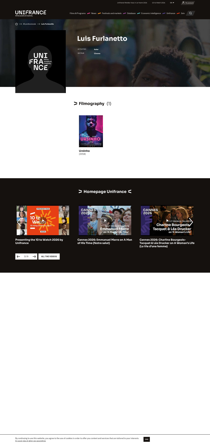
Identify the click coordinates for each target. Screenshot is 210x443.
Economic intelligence (151, 13)
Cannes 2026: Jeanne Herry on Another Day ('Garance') (166, 241)
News (93, 13)
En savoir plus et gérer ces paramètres (30, 441)
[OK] (146, 439)
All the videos (49, 256)
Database (131, 13)
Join (183, 13)
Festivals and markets (112, 13)
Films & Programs (78, 13)
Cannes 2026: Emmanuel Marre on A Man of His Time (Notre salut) (42, 241)
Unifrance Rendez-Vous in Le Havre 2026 (132, 3)
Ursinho (84, 151)
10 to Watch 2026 (158, 3)
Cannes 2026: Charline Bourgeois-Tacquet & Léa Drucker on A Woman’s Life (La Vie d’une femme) (104, 243)
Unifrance (171, 13)
